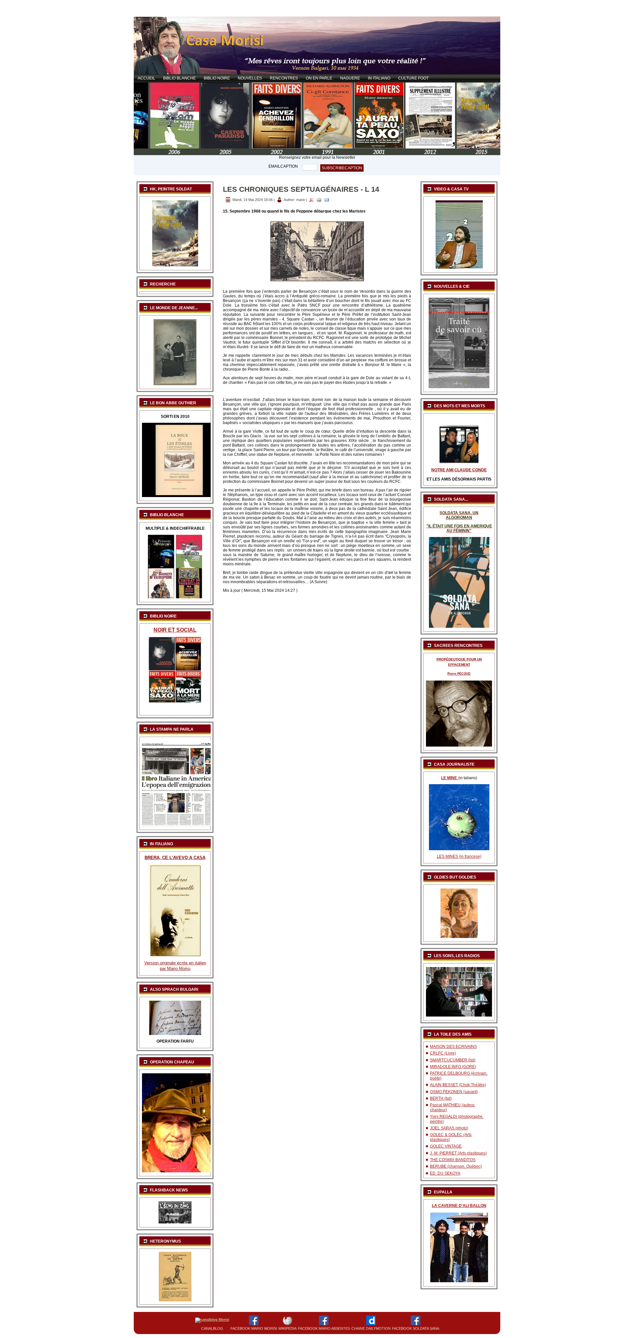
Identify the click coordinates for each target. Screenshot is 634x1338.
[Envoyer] (326, 200)
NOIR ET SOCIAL (175, 630)
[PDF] (311, 200)
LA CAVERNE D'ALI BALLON (459, 1205)
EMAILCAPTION (283, 166)
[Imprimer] (319, 200)
